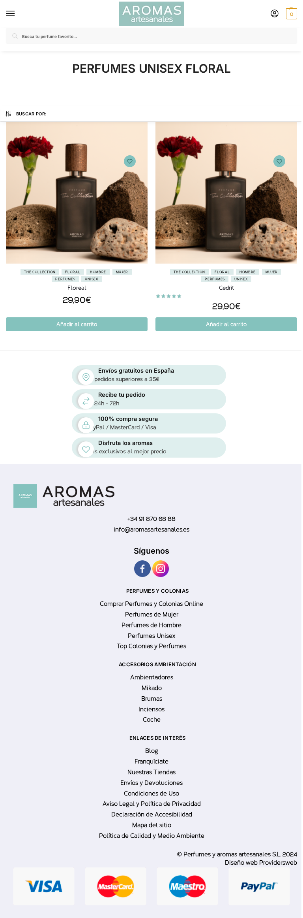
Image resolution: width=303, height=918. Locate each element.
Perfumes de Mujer (151, 614)
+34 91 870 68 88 (151, 518)
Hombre (98, 272)
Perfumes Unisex (151, 635)
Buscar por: (31, 114)
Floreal (76, 288)
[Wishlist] (130, 161)
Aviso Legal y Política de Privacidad (152, 803)
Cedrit (226, 288)
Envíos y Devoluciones (151, 782)
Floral (72, 272)
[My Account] (274, 14)
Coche (152, 719)
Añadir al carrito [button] (76, 324)
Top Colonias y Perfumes (151, 646)
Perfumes (65, 279)
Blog (151, 750)
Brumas (151, 698)
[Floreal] (77, 193)
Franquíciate (151, 761)
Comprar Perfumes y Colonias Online (151, 603)
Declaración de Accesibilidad (151, 814)
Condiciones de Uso (151, 793)
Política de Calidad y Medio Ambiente (151, 835)
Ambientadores (151, 677)
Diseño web (242, 862)
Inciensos (151, 709)
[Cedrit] (226, 193)
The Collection (40, 272)
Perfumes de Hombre (151, 625)
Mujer (122, 272)
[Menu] (12, 14)
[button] (290, 13)
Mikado (152, 688)
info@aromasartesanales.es (151, 529)
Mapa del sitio (151, 825)
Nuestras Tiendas (151, 772)
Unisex (91, 279)
